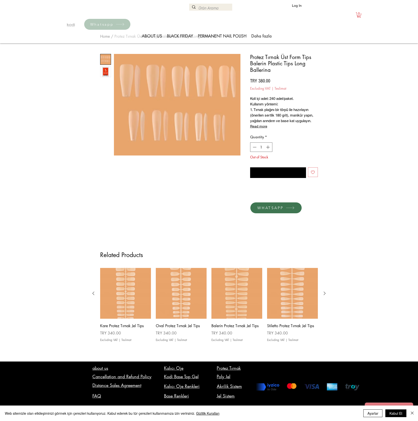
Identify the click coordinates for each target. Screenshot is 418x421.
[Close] (412, 413)
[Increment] (268, 147)
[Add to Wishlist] (313, 172)
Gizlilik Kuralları (207, 413)
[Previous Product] (93, 293)
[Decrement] (254, 147)
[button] (359, 15)
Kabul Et (395, 413)
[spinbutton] (261, 147)
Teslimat (280, 88)
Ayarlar (372, 413)
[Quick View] (125, 293)
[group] (209, 312)
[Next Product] (325, 293)
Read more (258, 126)
